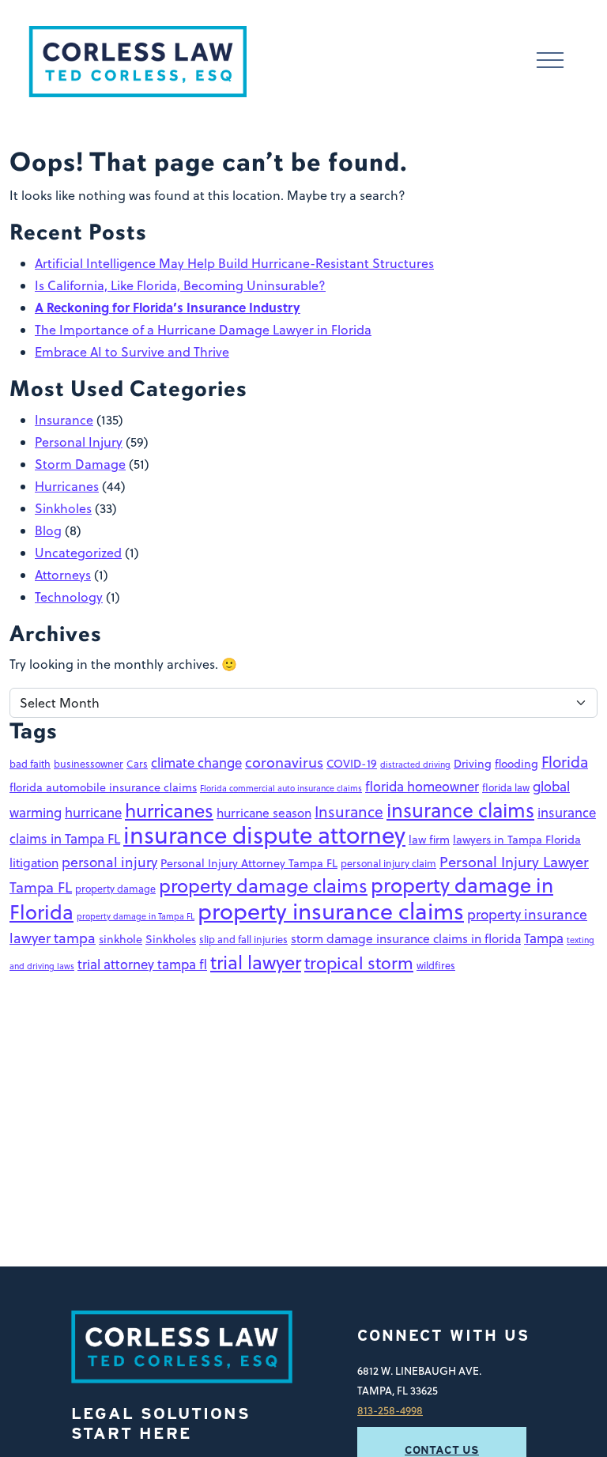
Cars (137, 764)
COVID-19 (351, 764)
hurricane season (264, 812)
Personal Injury (79, 442)
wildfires (436, 965)
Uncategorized (78, 552)
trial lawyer (255, 962)
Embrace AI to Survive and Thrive (132, 351)
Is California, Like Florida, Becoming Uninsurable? (180, 285)
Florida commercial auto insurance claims (281, 788)
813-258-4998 (390, 1409)
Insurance (64, 419)
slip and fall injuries (243, 939)
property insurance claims (331, 911)
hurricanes (169, 810)
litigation (33, 862)
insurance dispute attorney (264, 834)
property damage (115, 888)
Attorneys (63, 574)
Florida (564, 761)
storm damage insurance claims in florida (406, 938)
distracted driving (415, 764)
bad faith (30, 764)
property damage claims (263, 885)
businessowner (88, 764)
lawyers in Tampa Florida (517, 839)
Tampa (544, 938)
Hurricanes (67, 486)
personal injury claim (388, 863)
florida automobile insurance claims (103, 787)
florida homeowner (422, 786)
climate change (196, 762)
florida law (506, 787)
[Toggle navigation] (550, 62)
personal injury (109, 862)
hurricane (93, 812)
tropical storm (358, 963)
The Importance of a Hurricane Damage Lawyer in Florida (203, 329)
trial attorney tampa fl (142, 964)
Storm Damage (80, 464)
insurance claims (460, 810)
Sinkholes (63, 508)
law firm (429, 839)
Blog (48, 530)
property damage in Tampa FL (135, 916)
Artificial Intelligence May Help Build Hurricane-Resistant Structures (234, 263)
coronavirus (284, 762)
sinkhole (120, 939)
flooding (516, 764)
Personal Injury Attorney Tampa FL (248, 863)
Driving (473, 764)
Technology (69, 597)
